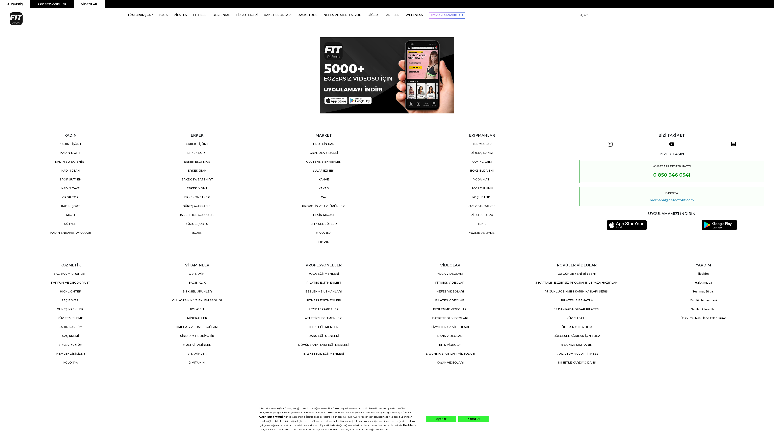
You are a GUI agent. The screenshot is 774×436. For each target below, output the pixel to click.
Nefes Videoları (450, 291)
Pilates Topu (482, 215)
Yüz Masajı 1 (577, 318)
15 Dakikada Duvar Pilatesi (576, 309)
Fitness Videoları (450, 282)
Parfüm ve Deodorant (70, 282)
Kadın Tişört (70, 144)
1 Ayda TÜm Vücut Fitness (577, 353)
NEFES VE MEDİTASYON (343, 15)
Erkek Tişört (197, 144)
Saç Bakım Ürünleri (70, 274)
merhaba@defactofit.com (672, 200)
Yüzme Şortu (197, 224)
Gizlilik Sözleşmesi (703, 300)
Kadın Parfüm (70, 327)
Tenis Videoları (450, 345)
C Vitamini (197, 274)
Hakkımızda (703, 282)
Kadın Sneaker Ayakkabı (70, 233)
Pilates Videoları (450, 300)
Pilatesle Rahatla (577, 300)
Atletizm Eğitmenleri (323, 318)
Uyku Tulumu (482, 188)
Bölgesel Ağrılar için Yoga (576, 336)
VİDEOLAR (89, 4)
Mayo (70, 215)
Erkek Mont (197, 188)
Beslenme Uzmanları (323, 291)
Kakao (323, 188)
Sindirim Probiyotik (197, 336)
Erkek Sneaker (197, 197)
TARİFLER (391, 15)
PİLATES (180, 15)
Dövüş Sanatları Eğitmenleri (323, 345)
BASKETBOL (307, 15)
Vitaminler (197, 353)
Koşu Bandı (481, 197)
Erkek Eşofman (197, 162)
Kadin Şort (70, 206)
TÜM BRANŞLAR (140, 15)
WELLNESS (414, 15)
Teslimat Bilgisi (703, 291)
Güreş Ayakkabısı (197, 206)
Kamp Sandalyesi (482, 206)
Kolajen (197, 309)
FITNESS (199, 15)
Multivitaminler (197, 345)
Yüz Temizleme (70, 318)
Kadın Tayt (70, 188)
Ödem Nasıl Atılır (577, 327)
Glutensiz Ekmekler (323, 162)
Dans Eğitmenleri (323, 336)
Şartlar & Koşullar (703, 309)
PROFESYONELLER (52, 4)
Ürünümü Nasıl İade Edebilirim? (703, 318)
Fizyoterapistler (324, 309)
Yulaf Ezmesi (324, 170)
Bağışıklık (197, 282)
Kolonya (70, 362)
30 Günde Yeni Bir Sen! (577, 274)
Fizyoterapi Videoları (450, 327)
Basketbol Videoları (450, 318)
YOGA (163, 15)
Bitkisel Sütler (323, 224)
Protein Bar (323, 144)
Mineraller (197, 318)
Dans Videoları (450, 336)
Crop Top (70, 197)
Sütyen (70, 224)
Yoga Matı (481, 179)
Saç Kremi (70, 336)
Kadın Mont (70, 153)
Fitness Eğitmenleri (323, 300)
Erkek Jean (197, 170)
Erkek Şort (197, 153)
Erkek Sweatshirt (197, 179)
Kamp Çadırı (482, 162)
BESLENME (221, 15)
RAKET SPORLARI (278, 15)
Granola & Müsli (324, 153)
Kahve (323, 179)
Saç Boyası (70, 300)
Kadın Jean (70, 170)
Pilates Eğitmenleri (323, 282)
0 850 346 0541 (671, 175)
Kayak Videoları (450, 362)
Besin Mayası (323, 215)
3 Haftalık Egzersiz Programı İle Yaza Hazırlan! (576, 282)
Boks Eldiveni (482, 170)
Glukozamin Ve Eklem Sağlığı (197, 300)
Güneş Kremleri (70, 309)
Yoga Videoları (450, 274)
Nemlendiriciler (70, 353)
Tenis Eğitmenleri (323, 327)
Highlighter (70, 291)
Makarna (323, 233)
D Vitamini (197, 362)
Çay (324, 197)
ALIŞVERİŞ (15, 4)
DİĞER (373, 15)
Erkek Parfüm (70, 345)
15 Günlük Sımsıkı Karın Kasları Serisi (577, 291)
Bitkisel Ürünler (197, 291)
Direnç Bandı (481, 153)
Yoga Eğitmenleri (323, 274)
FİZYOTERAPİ (247, 15)
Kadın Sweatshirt (70, 162)
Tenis (481, 224)
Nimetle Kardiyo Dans (577, 362)
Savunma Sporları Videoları (450, 353)
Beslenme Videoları (450, 309)
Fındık (323, 241)
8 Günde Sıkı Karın (576, 345)
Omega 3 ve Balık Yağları (197, 327)
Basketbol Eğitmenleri (323, 353)
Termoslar (482, 144)
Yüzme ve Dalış (482, 233)
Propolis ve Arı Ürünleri (323, 206)
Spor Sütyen (70, 179)
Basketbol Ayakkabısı (197, 215)
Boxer (197, 233)
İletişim (703, 274)
